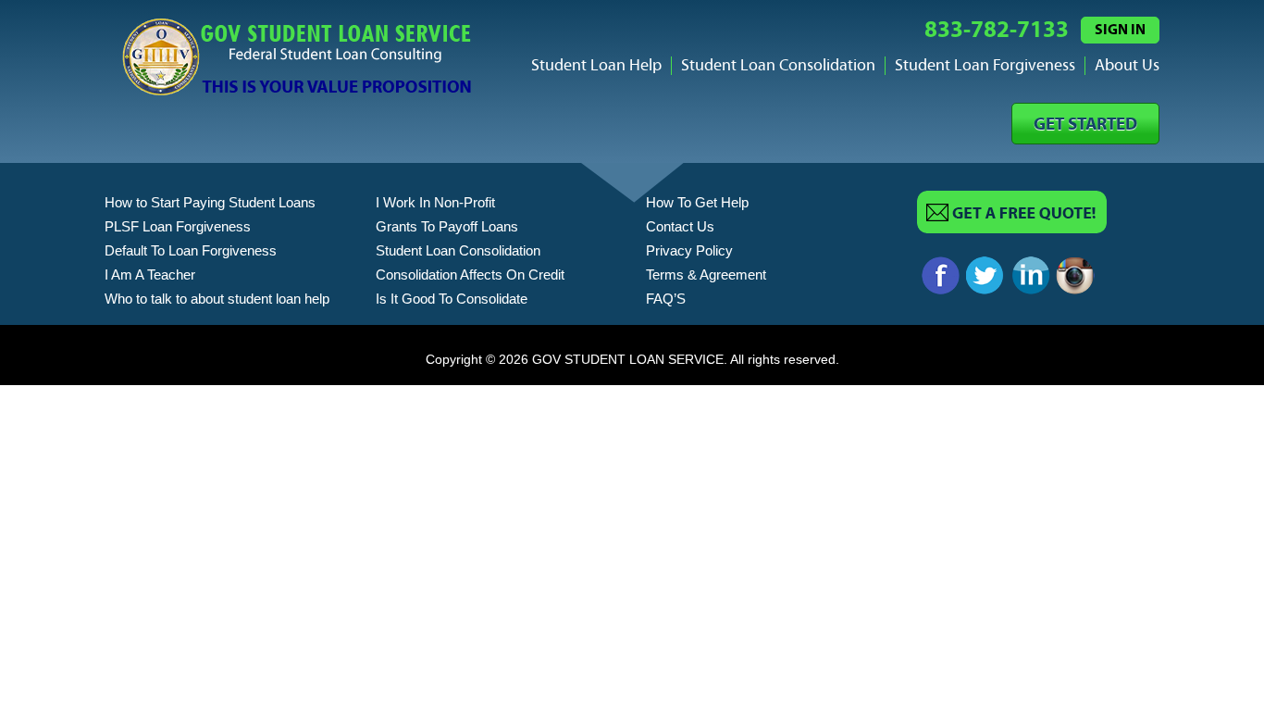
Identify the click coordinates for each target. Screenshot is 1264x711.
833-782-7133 (996, 30)
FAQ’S (666, 298)
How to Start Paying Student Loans (210, 202)
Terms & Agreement (706, 274)
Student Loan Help (596, 65)
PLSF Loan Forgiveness (178, 226)
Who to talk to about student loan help (217, 298)
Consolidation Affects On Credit (470, 274)
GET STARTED (1085, 124)
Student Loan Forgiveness (985, 65)
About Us (1127, 65)
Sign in (1120, 29)
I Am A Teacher (150, 274)
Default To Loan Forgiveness (191, 250)
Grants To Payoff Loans (447, 226)
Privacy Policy (689, 250)
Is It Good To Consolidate (451, 298)
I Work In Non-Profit (435, 202)
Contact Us (680, 226)
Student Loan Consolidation (778, 65)
